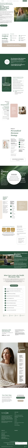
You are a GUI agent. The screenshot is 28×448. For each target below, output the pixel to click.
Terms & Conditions (17, 425)
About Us (16, 421)
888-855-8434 (3, 433)
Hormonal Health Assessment (19, 415)
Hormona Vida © (3, 446)
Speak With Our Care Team (4, 25)
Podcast (16, 418)
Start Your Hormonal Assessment (20, 397)
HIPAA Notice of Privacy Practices (19, 422)
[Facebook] (24, 446)
